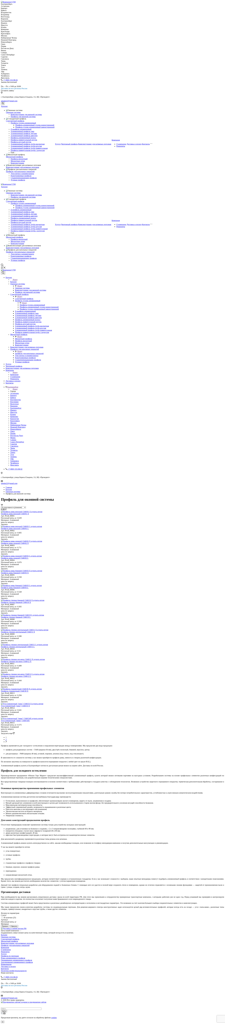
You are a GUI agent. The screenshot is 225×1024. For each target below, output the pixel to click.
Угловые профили (18, 180)
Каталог (4, 106)
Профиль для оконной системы (23, 117)
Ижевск (13, 410)
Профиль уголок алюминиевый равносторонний (34, 127)
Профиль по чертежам (10, 956)
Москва (13, 423)
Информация (6, 964)
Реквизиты (120, 146)
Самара (13, 440)
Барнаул (13, 395)
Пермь (12, 433)
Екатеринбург (15, 408)
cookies (54, 1018)
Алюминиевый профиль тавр (22, 131)
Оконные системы (13, 112)
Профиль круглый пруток (21, 142)
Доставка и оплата (134, 144)
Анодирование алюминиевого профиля (17, 962)
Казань (13, 414)
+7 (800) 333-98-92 (10, 80)
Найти (4, 1011)
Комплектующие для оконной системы (26, 114)
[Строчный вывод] (4, 510)
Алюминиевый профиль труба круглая (26, 146)
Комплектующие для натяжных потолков (22, 167)
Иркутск (13, 412)
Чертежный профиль (69, 144)
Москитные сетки (18, 161)
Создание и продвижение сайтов (33, 1002)
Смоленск (14, 446)
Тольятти (14, 450)
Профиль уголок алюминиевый (23, 123)
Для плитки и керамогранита (22, 174)
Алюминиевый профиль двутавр (24, 133)
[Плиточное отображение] (2, 510)
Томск (12, 452)
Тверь (12, 448)
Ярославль (14, 465)
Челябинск (14, 463)
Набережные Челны (18, 425)
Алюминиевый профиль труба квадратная (28, 144)
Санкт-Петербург (17, 442)
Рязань (12, 438)
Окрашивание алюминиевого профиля (16, 960)
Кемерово (14, 417)
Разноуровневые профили (21, 176)
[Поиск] (3, 103)
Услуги (58, 144)
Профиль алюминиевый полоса (23, 138)
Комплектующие (17, 163)
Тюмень (13, 457)
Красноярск (15, 421)
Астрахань (14, 393)
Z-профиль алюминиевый (21, 129)
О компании (121, 144)
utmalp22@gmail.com (9, 101)
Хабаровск (14, 461)
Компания (116, 140)
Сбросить (14, 926)
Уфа (12, 459)
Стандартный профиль (15, 121)
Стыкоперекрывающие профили (24, 178)
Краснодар (14, 419)
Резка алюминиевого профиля (13, 958)
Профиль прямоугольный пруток (24, 140)
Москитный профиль (14, 157)
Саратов (13, 444)
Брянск (13, 398)
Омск (12, 431)
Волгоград (14, 404)
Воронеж (14, 406)
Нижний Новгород (18, 427)
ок (2, 1022)
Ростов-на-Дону (16, 436)
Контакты (146, 144)
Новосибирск (15, 429)
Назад (15, 280)
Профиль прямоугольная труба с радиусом (28, 150)
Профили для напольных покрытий (20, 171)
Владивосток (15, 400)
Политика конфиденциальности (14, 971)
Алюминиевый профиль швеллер (24, 136)
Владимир (14, 402)
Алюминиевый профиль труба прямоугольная (29, 148)
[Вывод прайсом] (5, 510)
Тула (12, 455)
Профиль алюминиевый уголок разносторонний (34, 125)
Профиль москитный (19, 159)
